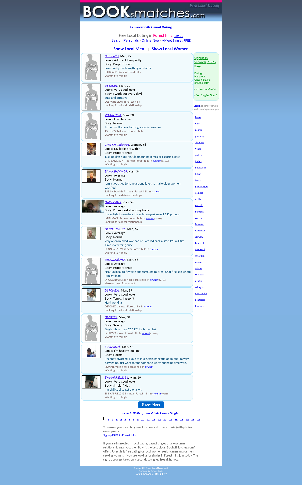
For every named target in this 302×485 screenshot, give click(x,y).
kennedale (200, 300)
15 (170, 419)
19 (193, 419)
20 (198, 419)
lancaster (199, 224)
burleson (199, 211)
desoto (198, 262)
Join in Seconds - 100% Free (151, 473)
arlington (199, 287)
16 (176, 419)
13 (159, 419)
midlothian (200, 167)
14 (165, 419)
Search (197, 106)
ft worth (156, 191)
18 (187, 419)
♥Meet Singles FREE (176, 40)
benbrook (199, 243)
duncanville (201, 293)
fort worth (200, 249)
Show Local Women (170, 49)
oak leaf (199, 193)
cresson (198, 218)
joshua (198, 161)
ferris (197, 180)
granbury (199, 136)
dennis (198, 281)
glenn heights (201, 186)
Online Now (150, 40)
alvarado (199, 142)
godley (198, 155)
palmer (198, 130)
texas (178, 36)
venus (198, 149)
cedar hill (199, 255)
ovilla (198, 199)
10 (142, 419)
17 (181, 419)
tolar (197, 123)
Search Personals (125, 40)
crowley (199, 237)
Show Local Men (128, 49)
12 (153, 419)
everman (157, 161)
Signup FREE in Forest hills (119, 435)
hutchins (199, 306)
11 (148, 419)
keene (198, 117)
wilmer (198, 268)
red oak (199, 205)
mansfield (200, 230)
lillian (198, 174)
